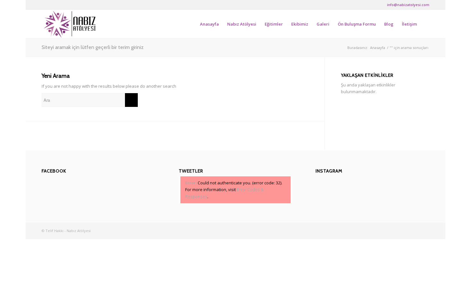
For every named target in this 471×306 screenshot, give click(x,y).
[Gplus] (62, 5)
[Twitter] (53, 5)
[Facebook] (43, 5)
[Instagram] (72, 5)
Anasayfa (377, 47)
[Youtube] (82, 5)
